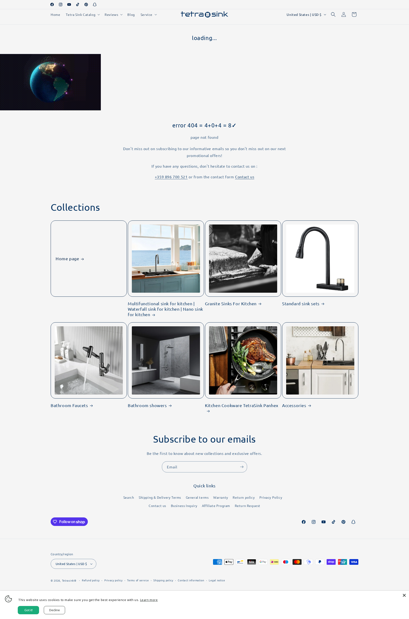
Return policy (244, 497)
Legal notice (217, 580)
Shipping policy (163, 580)
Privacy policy (113, 580)
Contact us (244, 176)
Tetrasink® (69, 580)
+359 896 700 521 (171, 176)
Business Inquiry (184, 505)
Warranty (220, 497)
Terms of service (138, 580)
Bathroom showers (147, 405)
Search (128, 497)
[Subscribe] (241, 466)
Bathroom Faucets (69, 405)
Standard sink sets (301, 303)
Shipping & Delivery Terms (160, 497)
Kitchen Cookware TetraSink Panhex (241, 405)
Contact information (191, 580)
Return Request (247, 505)
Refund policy (91, 580)
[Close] (404, 595)
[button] (82, 14)
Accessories (294, 405)
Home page (67, 258)
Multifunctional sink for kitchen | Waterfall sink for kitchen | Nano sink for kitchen (165, 309)
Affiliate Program (216, 505)
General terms (197, 497)
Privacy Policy (270, 497)
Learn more (149, 600)
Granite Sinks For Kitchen (231, 303)
